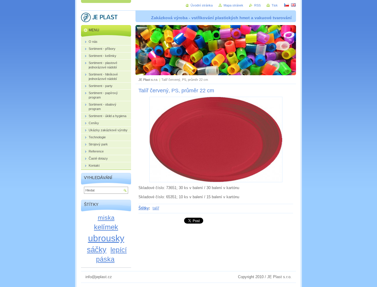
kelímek (106, 227)
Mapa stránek (233, 5)
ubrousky (106, 238)
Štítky (143, 208)
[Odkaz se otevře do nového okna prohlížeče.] (215, 181)
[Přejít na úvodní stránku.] (99, 18)
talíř (156, 208)
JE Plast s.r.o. (148, 79)
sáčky (96, 249)
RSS (257, 5)
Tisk (275, 5)
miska (106, 217)
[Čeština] (286, 4)
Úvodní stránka (202, 5)
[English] (293, 4)
